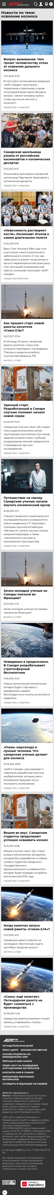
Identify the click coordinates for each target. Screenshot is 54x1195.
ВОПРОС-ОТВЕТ (12, 360)
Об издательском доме (17, 1045)
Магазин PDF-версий (34, 1050)
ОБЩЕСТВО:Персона (16, 279)
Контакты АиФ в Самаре (18, 1072)
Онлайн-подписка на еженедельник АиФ (16, 1055)
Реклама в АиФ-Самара (17, 1061)
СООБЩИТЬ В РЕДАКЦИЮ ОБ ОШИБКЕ (24, 1083)
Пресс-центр (10, 1050)
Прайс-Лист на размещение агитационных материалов (20, 1067)
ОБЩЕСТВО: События (17, 107)
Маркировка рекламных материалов (18, 1078)
